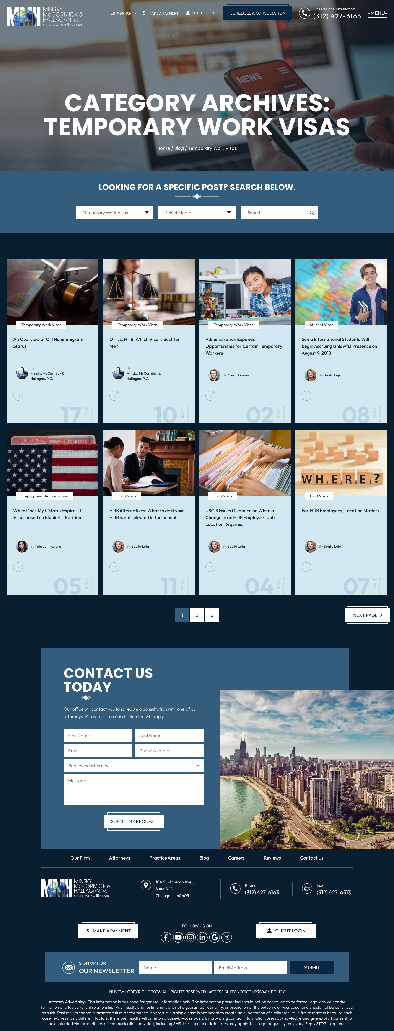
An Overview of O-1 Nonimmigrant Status (48, 342)
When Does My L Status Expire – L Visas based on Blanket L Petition (47, 514)
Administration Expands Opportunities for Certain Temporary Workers (243, 346)
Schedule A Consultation (257, 13)
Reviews (272, 857)
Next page (365, 615)
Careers (236, 857)
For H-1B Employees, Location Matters (340, 510)
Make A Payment (161, 12)
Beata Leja (332, 375)
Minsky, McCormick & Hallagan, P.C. (47, 376)
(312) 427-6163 (337, 15)
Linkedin (202, 937)
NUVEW (116, 991)
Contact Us (312, 857)
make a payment (109, 931)
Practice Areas (164, 857)
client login (290, 931)
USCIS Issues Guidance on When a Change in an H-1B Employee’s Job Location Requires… (240, 517)
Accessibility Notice (230, 991)
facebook (166, 937)
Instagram (190, 937)
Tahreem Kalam (48, 546)
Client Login (204, 13)
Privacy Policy (269, 991)
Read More (18, 396)
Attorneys (119, 857)
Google (214, 937)
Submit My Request (133, 821)
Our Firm (80, 857)
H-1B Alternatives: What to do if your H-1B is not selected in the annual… (146, 514)
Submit (312, 967)
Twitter (226, 937)
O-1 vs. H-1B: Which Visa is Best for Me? (144, 342)
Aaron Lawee (238, 375)
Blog (204, 857)
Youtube (178, 937)
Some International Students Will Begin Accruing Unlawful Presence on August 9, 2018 (339, 346)
